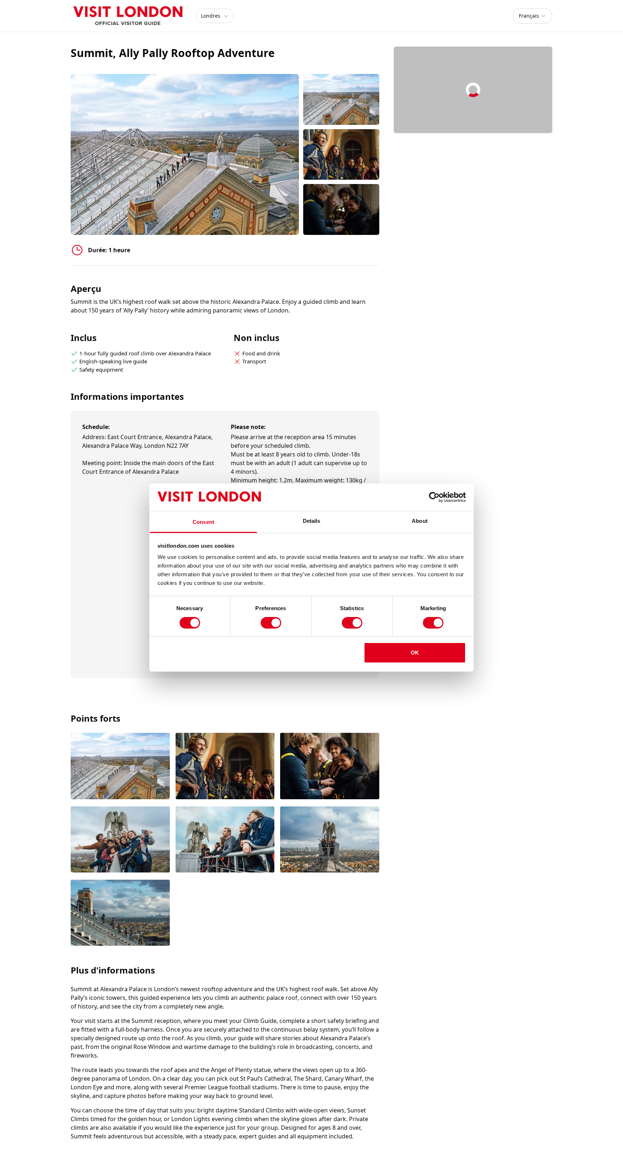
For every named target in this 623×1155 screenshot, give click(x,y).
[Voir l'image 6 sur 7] (329, 840)
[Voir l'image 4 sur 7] (120, 840)
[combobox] (532, 15)
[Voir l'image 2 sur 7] (225, 766)
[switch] (271, 623)
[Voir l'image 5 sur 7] (225, 840)
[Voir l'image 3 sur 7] (329, 766)
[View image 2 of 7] (341, 154)
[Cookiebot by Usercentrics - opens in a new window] (434, 497)
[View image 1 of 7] (341, 99)
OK (415, 652)
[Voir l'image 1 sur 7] (120, 766)
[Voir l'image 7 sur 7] (120, 913)
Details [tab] (312, 521)
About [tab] (420, 521)
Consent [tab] (203, 522)
